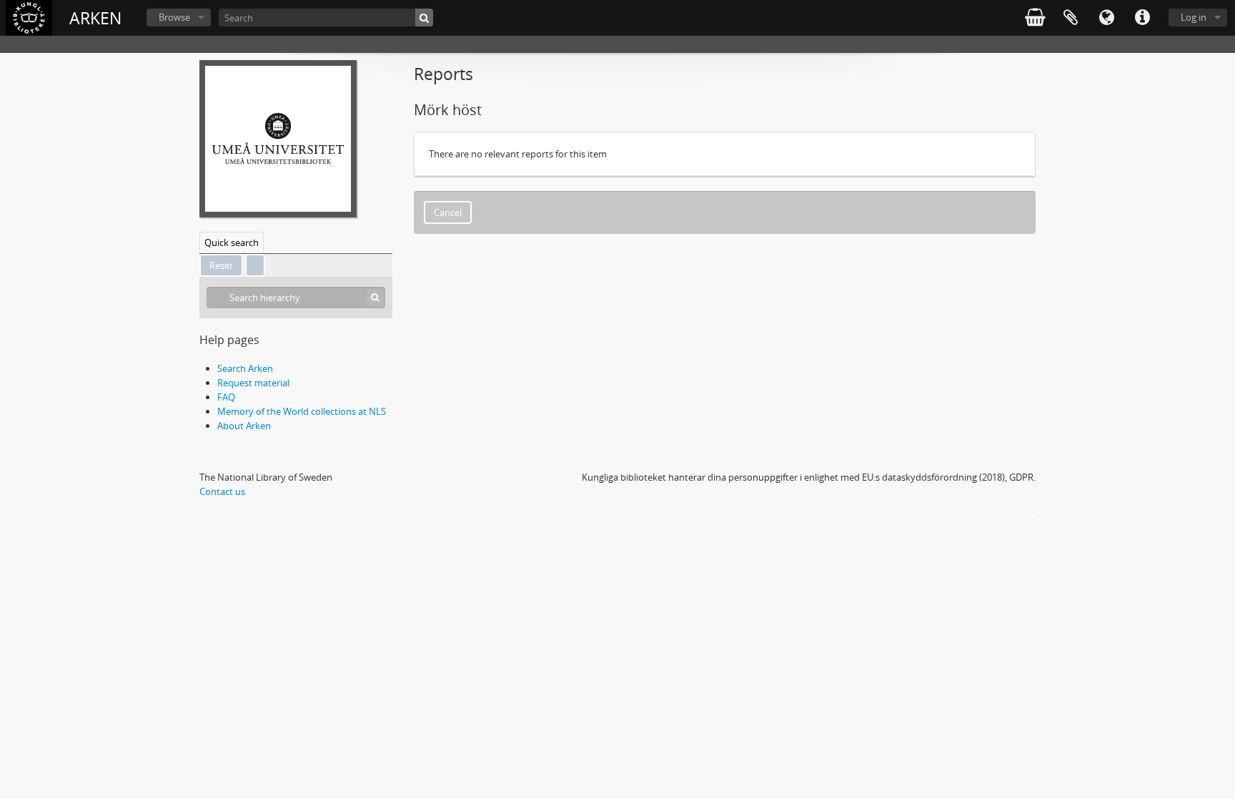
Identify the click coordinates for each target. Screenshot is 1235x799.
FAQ (226, 397)
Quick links (1142, 18)
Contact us (222, 491)
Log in (1193, 17)
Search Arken (245, 368)
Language (1106, 18)
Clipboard (1070, 18)
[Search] (424, 17)
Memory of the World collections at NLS (301, 411)
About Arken (244, 425)
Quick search (231, 242)
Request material (253, 382)
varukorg (1035, 18)
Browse (174, 17)
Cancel (448, 212)
